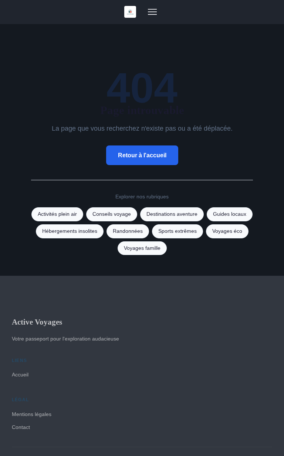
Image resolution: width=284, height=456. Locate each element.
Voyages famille (142, 248)
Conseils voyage (111, 214)
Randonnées (128, 231)
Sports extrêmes (177, 231)
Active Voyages (37, 322)
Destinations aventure (171, 214)
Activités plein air (57, 214)
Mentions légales (31, 414)
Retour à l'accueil (142, 155)
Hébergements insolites (69, 231)
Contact (21, 427)
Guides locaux (229, 214)
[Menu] (152, 12)
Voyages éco (227, 231)
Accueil (20, 375)
